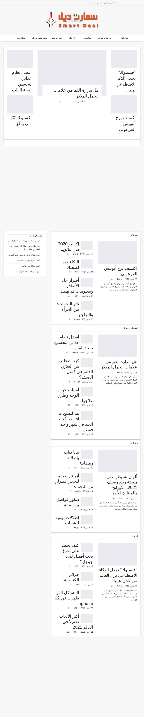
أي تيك (72, 38)
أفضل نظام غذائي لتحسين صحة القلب (73, 342)
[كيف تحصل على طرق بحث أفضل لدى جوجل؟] (87, 547)
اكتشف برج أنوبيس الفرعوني (125, 124)
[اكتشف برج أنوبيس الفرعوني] (124, 104)
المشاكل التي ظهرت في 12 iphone (74, 598)
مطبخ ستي (20, 38)
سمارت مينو (57, 38)
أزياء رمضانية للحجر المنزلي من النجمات (73, 481)
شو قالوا (124, 38)
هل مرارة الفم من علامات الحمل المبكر (24, 241)
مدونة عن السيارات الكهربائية (28, 272)
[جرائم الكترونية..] (87, 576)
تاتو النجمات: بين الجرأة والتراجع (75, 309)
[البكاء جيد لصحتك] (87, 263)
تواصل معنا (97, 3)
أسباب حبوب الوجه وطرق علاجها (105, 42)
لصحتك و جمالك (104, 38)
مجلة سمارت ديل (39, 38)
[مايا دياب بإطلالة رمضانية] (87, 454)
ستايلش (87, 38)
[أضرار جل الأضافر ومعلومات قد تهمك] (87, 282)
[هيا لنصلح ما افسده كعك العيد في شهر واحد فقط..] (87, 415)
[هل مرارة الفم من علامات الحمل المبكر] (72, 73)
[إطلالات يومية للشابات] (87, 519)
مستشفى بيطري (111, 3)
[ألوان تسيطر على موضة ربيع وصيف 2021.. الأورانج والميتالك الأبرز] (117, 461)
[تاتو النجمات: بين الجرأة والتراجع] (87, 305)
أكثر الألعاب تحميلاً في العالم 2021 (76, 621)
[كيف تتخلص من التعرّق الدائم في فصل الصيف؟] (87, 362)
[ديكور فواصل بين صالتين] (87, 501)
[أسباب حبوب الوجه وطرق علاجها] (87, 391)
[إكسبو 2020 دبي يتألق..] (20, 104)
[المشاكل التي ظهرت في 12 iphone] (87, 594)
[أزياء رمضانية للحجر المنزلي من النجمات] (87, 477)
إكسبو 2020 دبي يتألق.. (31, 266)
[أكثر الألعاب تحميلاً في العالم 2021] (87, 618)
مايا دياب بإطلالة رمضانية (78, 457)
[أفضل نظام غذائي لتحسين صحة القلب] (20, 59)
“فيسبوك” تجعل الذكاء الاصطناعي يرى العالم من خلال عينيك (118, 575)
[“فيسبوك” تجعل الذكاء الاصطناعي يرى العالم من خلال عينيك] (124, 59)
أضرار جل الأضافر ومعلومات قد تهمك (76, 285)
